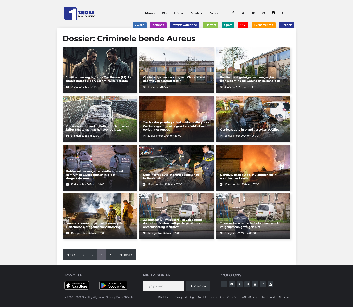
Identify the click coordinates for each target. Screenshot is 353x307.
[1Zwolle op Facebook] (233, 13)
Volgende (125, 254)
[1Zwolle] (79, 13)
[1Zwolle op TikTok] (273, 13)
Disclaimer (164, 297)
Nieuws (150, 13)
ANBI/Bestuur (250, 297)
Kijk (164, 13)
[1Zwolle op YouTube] (253, 13)
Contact (214, 13)
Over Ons (232, 297)
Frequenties (217, 297)
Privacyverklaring (184, 297)
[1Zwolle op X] (243, 13)
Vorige (70, 254)
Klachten (283, 297)
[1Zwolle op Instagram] (263, 13)
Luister (178, 13)
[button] (284, 13)
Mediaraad (268, 297)
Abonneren (198, 286)
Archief (201, 297)
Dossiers (196, 13)
